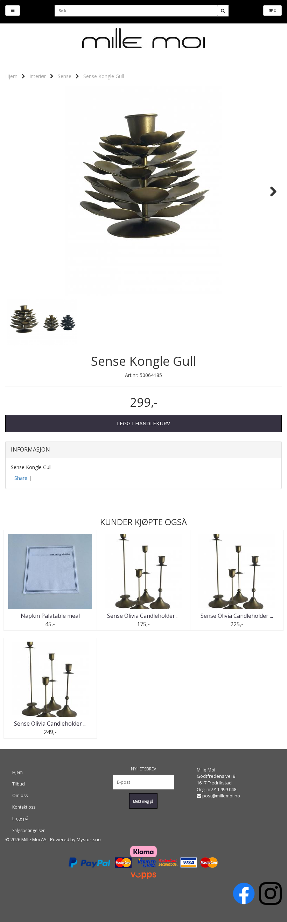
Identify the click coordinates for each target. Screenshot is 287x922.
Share (20, 478)
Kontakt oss (23, 807)
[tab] (143, 449)
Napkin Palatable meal (50, 616)
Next (270, 191)
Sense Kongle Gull (103, 76)
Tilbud (18, 784)
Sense (64, 76)
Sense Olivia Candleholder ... (143, 616)
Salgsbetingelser (28, 830)
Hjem (11, 76)
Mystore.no (89, 839)
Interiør (37, 76)
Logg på (20, 819)
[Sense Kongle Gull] (143, 191)
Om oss (20, 795)
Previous (17, 191)
